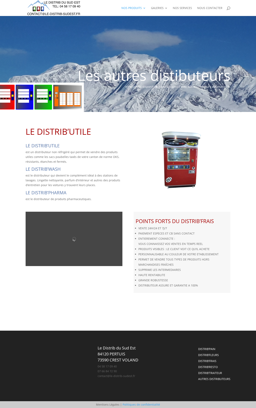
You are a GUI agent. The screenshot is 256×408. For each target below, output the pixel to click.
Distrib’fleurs (208, 355)
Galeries (157, 8)
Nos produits (131, 8)
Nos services (182, 8)
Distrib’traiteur (210, 373)
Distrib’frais (207, 361)
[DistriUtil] (182, 191)
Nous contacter (209, 8)
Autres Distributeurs (214, 379)
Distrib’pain (206, 349)
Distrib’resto (208, 367)
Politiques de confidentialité (141, 404)
